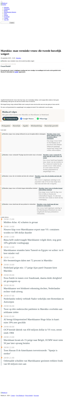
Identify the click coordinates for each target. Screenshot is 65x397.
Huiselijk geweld (51, 126)
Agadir (16, 72)
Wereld (6, 15)
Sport (5, 13)
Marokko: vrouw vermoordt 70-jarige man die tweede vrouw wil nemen (52, 156)
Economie (6, 16)
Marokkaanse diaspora (10, 12)
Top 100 (6, 19)
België (6, 10)
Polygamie (6, 126)
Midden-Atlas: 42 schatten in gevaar (21, 222)
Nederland (7, 9)
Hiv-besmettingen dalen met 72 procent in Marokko (28, 260)
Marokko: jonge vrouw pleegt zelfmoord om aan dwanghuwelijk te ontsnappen (54, 136)
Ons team (36, 395)
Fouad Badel (5, 66)
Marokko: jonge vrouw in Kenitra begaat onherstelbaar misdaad (50, 189)
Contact (13, 395)
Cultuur (6, 18)
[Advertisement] (32, 35)
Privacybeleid (29, 395)
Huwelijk (16, 126)
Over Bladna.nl (20, 395)
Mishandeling (36, 126)
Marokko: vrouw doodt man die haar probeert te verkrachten (47, 204)
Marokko (6, 7)
